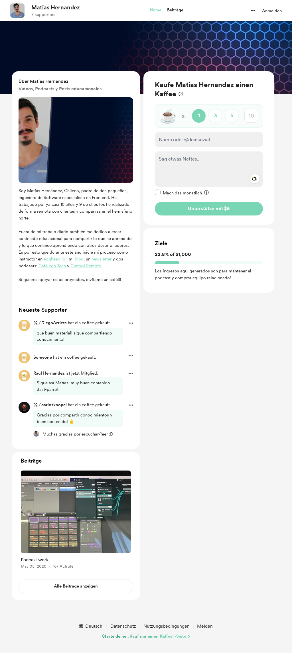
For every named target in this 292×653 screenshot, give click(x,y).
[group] (76, 520)
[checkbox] (178, 192)
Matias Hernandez (55, 7)
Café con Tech (52, 265)
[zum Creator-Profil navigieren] (17, 10)
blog (79, 259)
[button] (156, 10)
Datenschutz (123, 626)
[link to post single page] (76, 520)
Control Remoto (85, 265)
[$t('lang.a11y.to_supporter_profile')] (36, 433)
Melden (205, 626)
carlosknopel (54, 404)
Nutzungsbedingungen (166, 626)
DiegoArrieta (54, 322)
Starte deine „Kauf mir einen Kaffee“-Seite (144, 636)
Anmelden (272, 10)
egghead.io (55, 259)
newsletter (101, 259)
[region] (208, 148)
